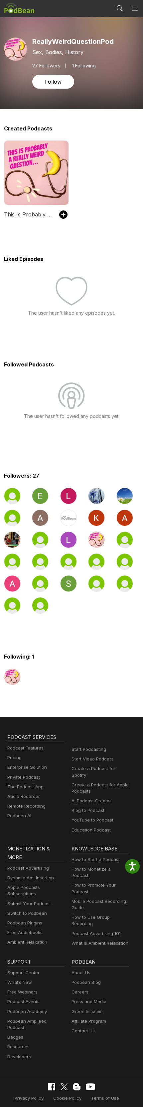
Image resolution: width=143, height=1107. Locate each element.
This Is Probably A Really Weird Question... (28, 214)
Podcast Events (23, 1001)
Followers (46, 65)
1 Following (84, 65)
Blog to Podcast (88, 810)
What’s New (19, 982)
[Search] (120, 8)
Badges (15, 1037)
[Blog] (76, 1086)
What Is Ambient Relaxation (100, 943)
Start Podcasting (89, 749)
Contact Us (83, 1030)
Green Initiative (87, 1011)
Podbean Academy (27, 1011)
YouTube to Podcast (92, 820)
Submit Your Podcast (29, 903)
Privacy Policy (29, 1098)
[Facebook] (51, 1086)
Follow (53, 81)
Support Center (23, 972)
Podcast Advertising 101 (96, 933)
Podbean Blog (86, 982)
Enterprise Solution (27, 767)
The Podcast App (25, 786)
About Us (81, 972)
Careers (80, 991)
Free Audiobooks (25, 932)
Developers (19, 1056)
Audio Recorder (23, 796)
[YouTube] (90, 1086)
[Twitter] (64, 1086)
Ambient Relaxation (27, 942)
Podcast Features (25, 748)
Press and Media (89, 1001)
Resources (18, 1046)
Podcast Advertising (28, 868)
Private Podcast (23, 777)
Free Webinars (22, 991)
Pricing (14, 757)
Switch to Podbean (27, 913)
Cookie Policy (67, 1098)
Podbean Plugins (24, 922)
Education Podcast (91, 829)
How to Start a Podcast (96, 859)
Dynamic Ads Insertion (30, 877)
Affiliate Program (89, 1021)
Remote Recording (26, 806)
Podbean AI (19, 815)
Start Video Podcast (92, 758)
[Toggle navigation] (135, 8)
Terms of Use (105, 1098)
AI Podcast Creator (91, 800)
